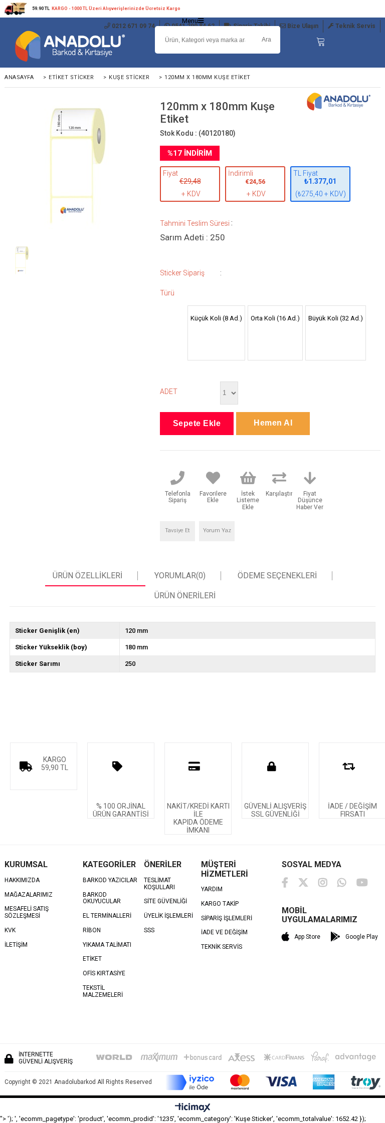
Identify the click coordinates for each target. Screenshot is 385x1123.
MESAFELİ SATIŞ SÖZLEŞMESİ (27, 912)
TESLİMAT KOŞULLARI (159, 884)
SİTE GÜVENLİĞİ (165, 901)
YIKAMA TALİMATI (107, 945)
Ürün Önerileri (185, 595)
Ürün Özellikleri (87, 575)
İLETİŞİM (16, 945)
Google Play (361, 936)
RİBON (92, 930)
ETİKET (92, 959)
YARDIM (212, 889)
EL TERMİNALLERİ (107, 916)
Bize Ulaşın (302, 26)
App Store (307, 936)
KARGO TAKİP (220, 904)
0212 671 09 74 (132, 26)
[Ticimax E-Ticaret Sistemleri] (193, 1108)
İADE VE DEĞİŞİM (224, 932)
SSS (149, 930)
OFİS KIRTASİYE (104, 973)
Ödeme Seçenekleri (277, 575)
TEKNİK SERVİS (221, 947)
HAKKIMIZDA (22, 880)
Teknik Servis (354, 26)
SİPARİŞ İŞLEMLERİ (226, 918)
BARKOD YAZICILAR (110, 880)
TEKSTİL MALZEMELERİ (103, 991)
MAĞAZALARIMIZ (29, 895)
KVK (10, 930)
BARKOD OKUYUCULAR (102, 898)
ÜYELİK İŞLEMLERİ (168, 916)
